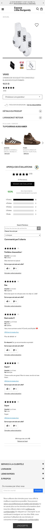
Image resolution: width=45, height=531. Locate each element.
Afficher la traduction (11, 332)
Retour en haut (22, 441)
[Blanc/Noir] (31, 65)
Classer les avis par (10, 231)
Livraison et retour (13, 117)
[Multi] (21, 65)
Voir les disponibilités (34, 105)
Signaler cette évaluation (12, 273)
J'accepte (22, 526)
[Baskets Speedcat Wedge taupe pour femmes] (32, 137)
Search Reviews (22, 225)
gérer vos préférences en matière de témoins (21, 504)
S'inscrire (38, 490)
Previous (3, 144)
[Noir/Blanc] (12, 65)
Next (42, 142)
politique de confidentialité (28, 520)
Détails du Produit (12, 111)
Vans (6, 74)
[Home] (22, 9)
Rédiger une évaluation (22, 184)
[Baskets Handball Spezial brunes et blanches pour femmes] (13, 137)
